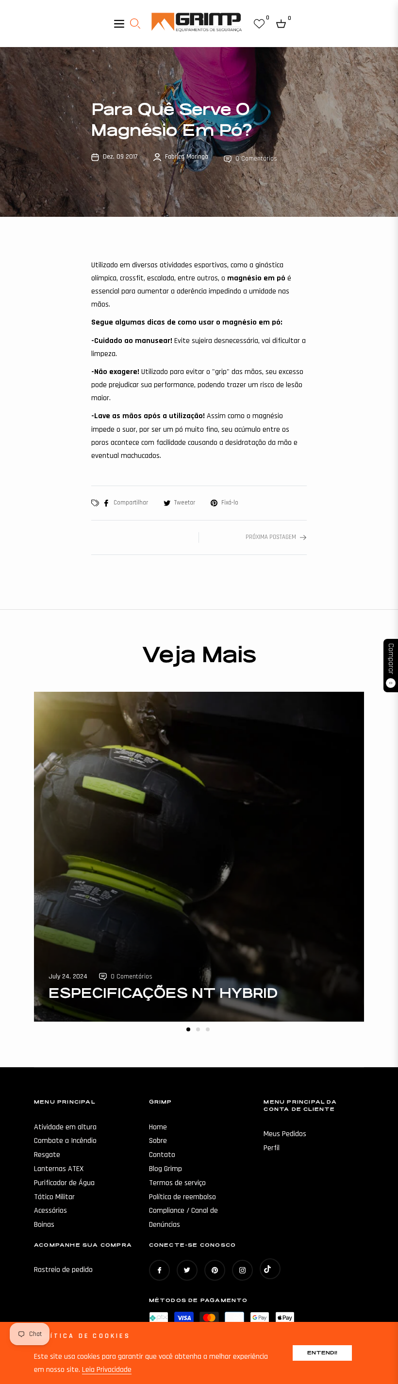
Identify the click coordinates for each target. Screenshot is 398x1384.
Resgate (47, 1155)
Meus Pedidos (285, 1134)
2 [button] (198, 1029)
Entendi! (322, 1353)
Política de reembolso (182, 1197)
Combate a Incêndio (65, 1141)
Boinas (44, 1225)
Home (158, 1127)
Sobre (158, 1141)
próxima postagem (271, 537)
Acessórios (50, 1210)
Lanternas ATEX (58, 1169)
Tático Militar (54, 1197)
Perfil (272, 1148)
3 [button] (208, 1029)
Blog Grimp (165, 1169)
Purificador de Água (64, 1183)
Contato (162, 1155)
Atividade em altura (65, 1127)
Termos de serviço (177, 1183)
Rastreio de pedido (63, 1270)
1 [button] (188, 1029)
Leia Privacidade (107, 1370)
